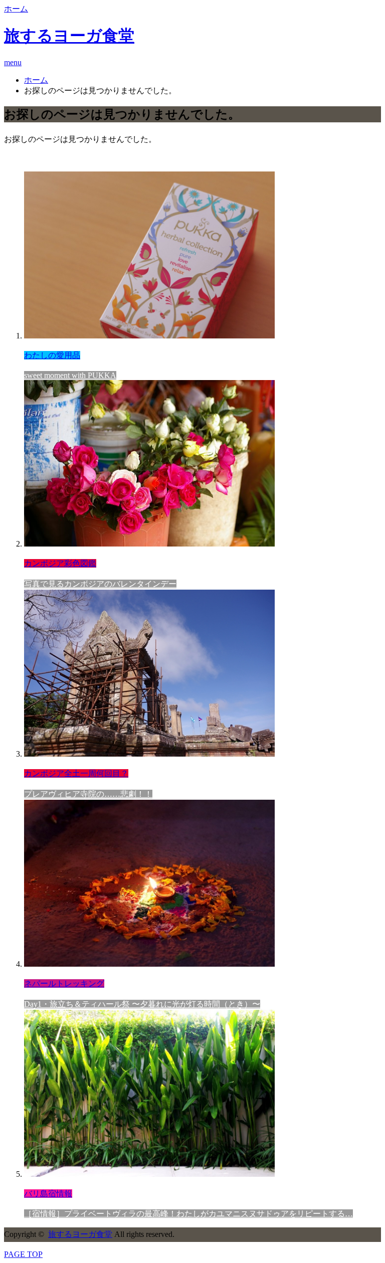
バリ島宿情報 (48, 1193)
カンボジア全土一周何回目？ (76, 773)
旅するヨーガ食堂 (69, 36)
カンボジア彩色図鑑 (60, 563)
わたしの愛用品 (52, 355)
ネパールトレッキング (64, 983)
